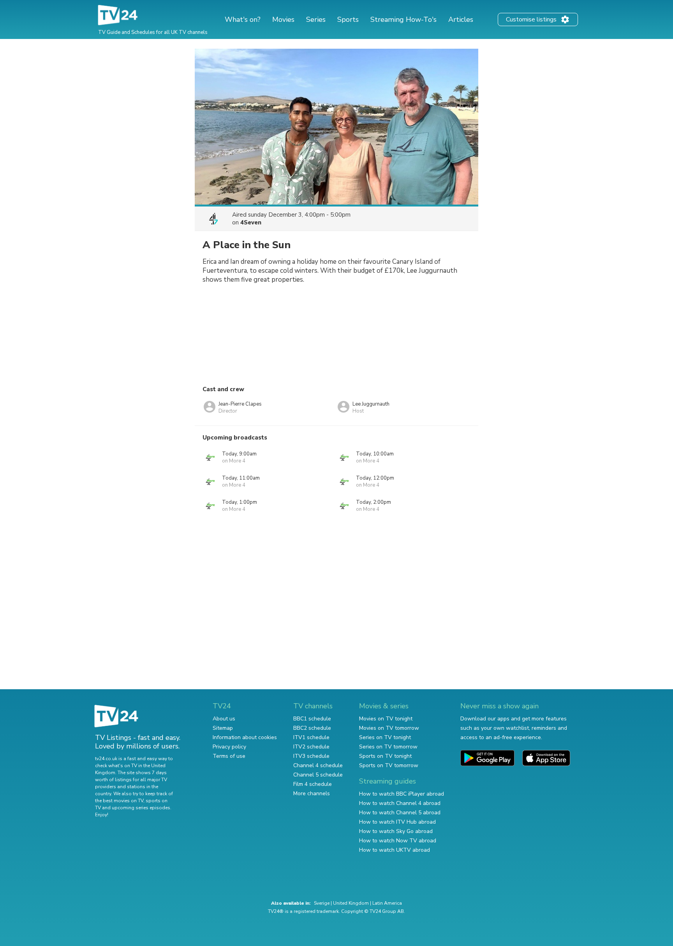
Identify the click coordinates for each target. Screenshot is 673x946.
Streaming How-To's (403, 19)
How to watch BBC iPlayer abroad (401, 794)
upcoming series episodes (141, 808)
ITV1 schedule (311, 737)
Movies (283, 19)
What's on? (243, 19)
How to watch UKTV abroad (394, 850)
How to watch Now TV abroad (397, 840)
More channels (311, 793)
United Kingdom (351, 903)
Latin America (387, 903)
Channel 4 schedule (318, 765)
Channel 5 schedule (318, 774)
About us (224, 718)
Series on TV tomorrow (388, 746)
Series (316, 19)
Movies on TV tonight (385, 718)
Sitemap (223, 728)
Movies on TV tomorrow (389, 728)
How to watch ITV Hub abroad (397, 822)
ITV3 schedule (311, 756)
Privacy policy (229, 746)
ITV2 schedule (311, 746)
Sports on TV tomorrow (388, 765)
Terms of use (229, 756)
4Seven (250, 222)
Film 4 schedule (312, 784)
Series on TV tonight (385, 737)
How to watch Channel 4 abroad (399, 803)
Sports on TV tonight (385, 756)
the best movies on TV (119, 801)
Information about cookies (245, 737)
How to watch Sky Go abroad (396, 831)
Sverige (321, 903)
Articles (460, 19)
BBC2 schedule (312, 728)
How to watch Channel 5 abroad (399, 812)
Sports (348, 19)
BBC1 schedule (312, 718)
